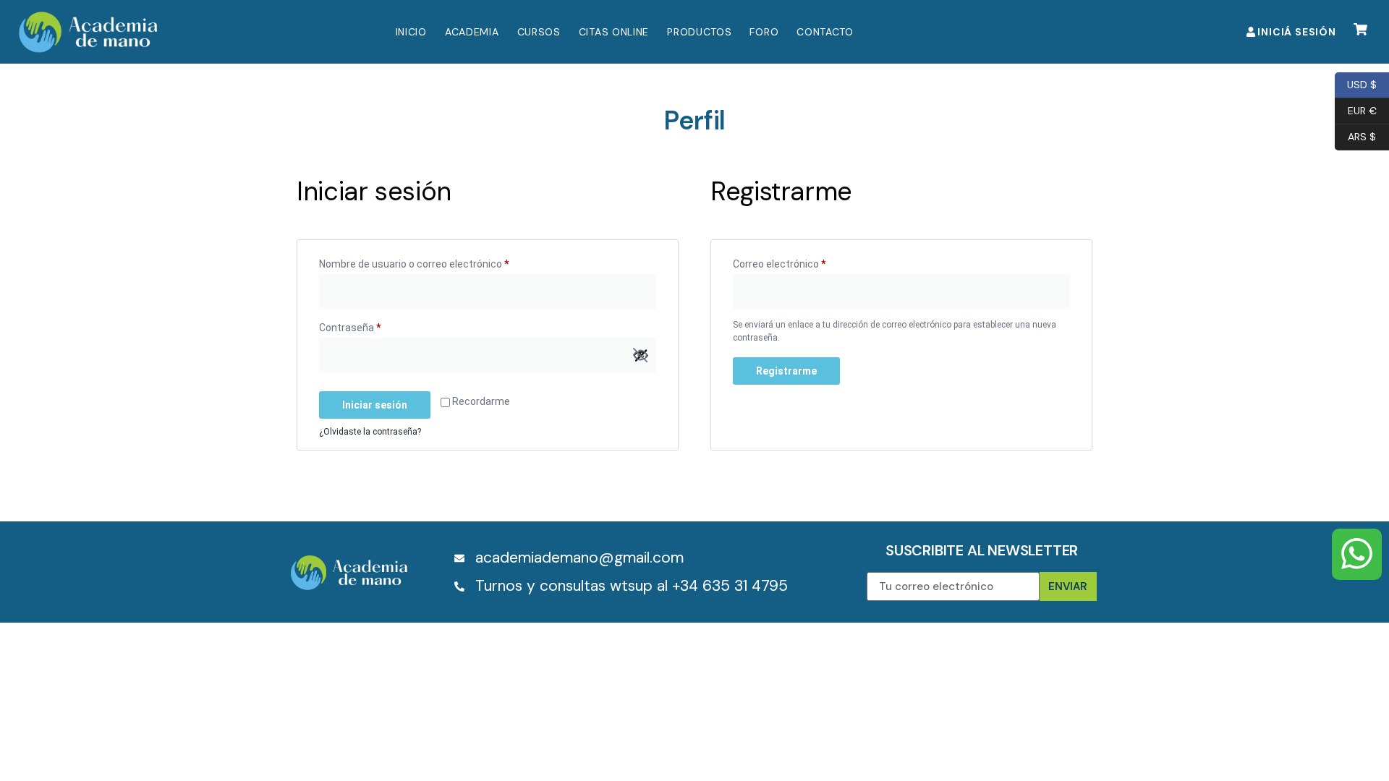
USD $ (1356, 83)
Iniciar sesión (374, 405)
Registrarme (786, 371)
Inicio (411, 31)
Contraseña (373, 325)
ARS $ (1355, 135)
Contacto (825, 31)
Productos (699, 31)
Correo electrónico (802, 262)
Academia (472, 31)
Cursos (539, 31)
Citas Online (614, 31)
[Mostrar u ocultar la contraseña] (640, 355)
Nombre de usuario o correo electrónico (437, 262)
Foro (763, 31)
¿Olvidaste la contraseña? (370, 432)
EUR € (1356, 109)
